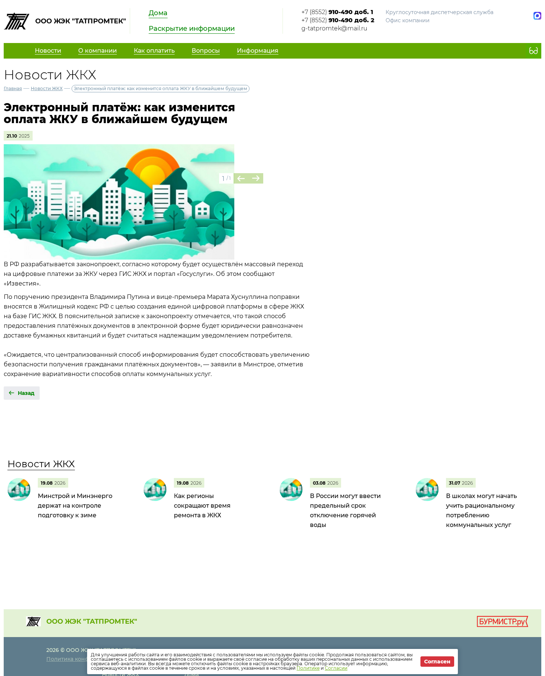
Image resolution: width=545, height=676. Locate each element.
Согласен (437, 661)
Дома (158, 13)
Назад (26, 393)
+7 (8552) (337, 12)
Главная (13, 88)
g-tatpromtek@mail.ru (334, 28)
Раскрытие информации (192, 28)
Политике (308, 668)
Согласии (336, 668)
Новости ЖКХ (47, 88)
